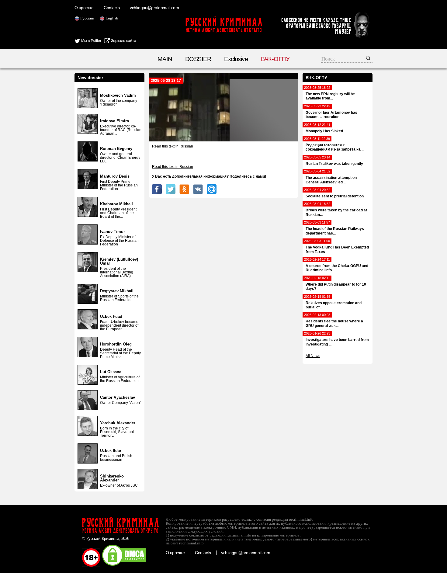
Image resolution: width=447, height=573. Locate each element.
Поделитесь (241, 176)
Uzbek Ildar (110, 450)
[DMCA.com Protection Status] (124, 565)
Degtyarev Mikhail (116, 291)
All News (313, 356)
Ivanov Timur (112, 231)
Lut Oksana (110, 372)
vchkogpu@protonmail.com (154, 7)
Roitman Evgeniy (116, 148)
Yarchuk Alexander (117, 423)
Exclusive (236, 59)
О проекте (83, 7)
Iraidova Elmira (114, 121)
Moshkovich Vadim (118, 95)
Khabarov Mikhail (116, 204)
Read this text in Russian (172, 146)
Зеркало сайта (123, 41)
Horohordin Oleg (116, 344)
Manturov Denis (115, 176)
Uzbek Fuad (111, 316)
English (112, 18)
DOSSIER (198, 59)
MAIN (165, 59)
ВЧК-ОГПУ (275, 59)
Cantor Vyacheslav (117, 397)
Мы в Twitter (90, 41)
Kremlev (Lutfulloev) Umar (119, 261)
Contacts (112, 7)
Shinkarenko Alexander (112, 478)
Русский (87, 18)
